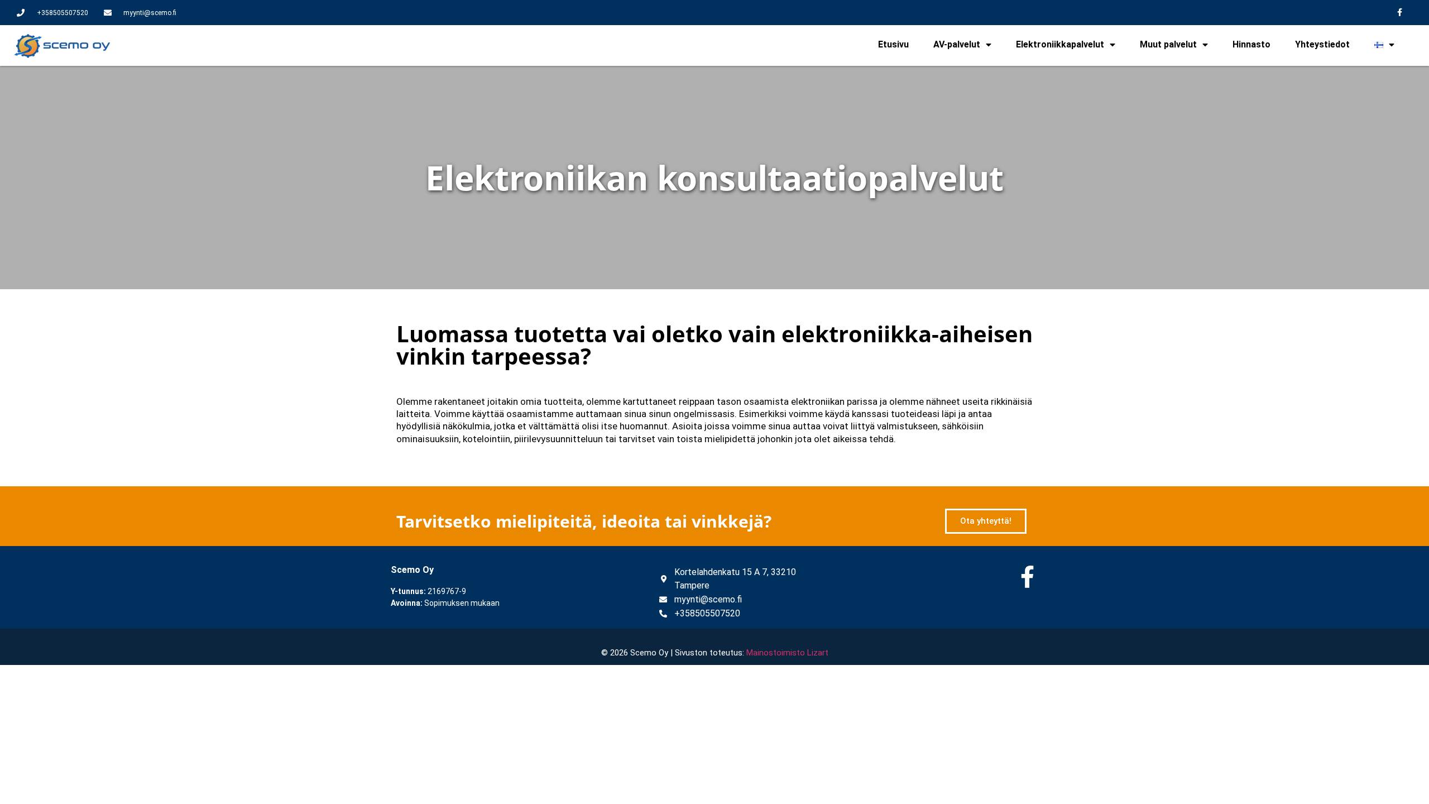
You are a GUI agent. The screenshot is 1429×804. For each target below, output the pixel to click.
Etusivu (893, 44)
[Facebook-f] (1399, 12)
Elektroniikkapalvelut (1060, 44)
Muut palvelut (1168, 44)
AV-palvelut (956, 44)
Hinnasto (1251, 44)
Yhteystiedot (1322, 44)
